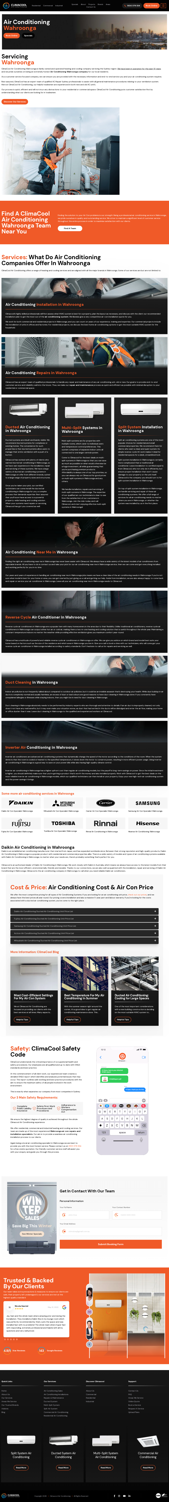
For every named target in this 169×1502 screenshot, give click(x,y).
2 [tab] (8, 1339)
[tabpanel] (36, 1319)
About (83, 4)
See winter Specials (32, 1234)
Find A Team (70, 228)
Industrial (59, 5)
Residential (36, 5)
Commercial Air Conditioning (56, 1412)
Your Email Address (67, 1224)
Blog (3, 1412)
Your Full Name (66, 1207)
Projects (91, 4)
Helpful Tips (22, 1019)
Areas (108, 4)
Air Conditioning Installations (56, 1394)
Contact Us (91, 7)
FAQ (130, 1394)
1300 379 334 (133, 5)
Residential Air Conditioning (55, 1415)
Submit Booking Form (110, 1244)
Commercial (48, 5)
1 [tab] (5, 1339)
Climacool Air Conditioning (60, 1496)
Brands (100, 4)
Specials (75, 4)
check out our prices (137, 894)
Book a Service (134, 1405)
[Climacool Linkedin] (129, 1496)
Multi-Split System (52, 1405)
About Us (5, 1394)
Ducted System (50, 1401)
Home (4, 1391)
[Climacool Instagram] (119, 1496)
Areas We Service (9, 1401)
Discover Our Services (15, 101)
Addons (4, 1408)
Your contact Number (121, 1207)
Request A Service (136, 1408)
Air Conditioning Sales (53, 1391)
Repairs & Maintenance (54, 1398)
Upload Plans (133, 1412)
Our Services (6, 1398)
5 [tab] (17, 1339)
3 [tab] (11, 1339)
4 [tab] (14, 1339)
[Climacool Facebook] (114, 1496)
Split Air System (50, 1408)
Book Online (151, 5)
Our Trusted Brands (10, 1405)
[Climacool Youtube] (124, 1496)
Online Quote (134, 1401)
